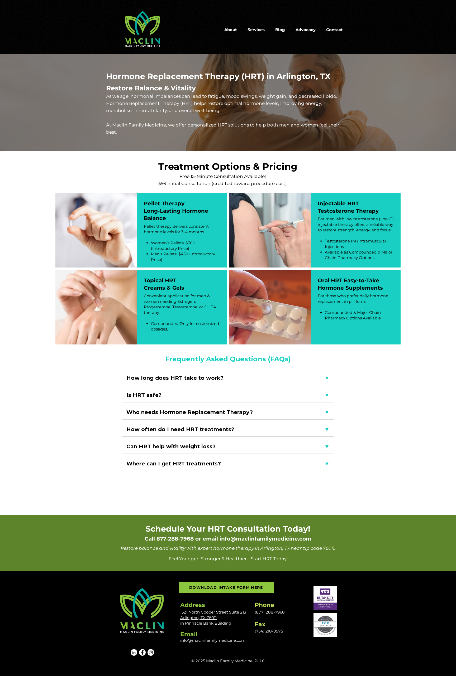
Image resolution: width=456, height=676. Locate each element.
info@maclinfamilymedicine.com (265, 539)
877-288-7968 (175, 539)
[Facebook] (142, 652)
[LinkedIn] (134, 652)
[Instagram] (151, 652)
